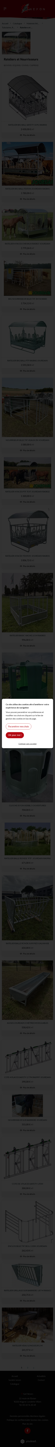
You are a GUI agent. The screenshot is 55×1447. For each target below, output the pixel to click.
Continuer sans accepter (28, 744)
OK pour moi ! (14, 735)
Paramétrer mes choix (18, 726)
